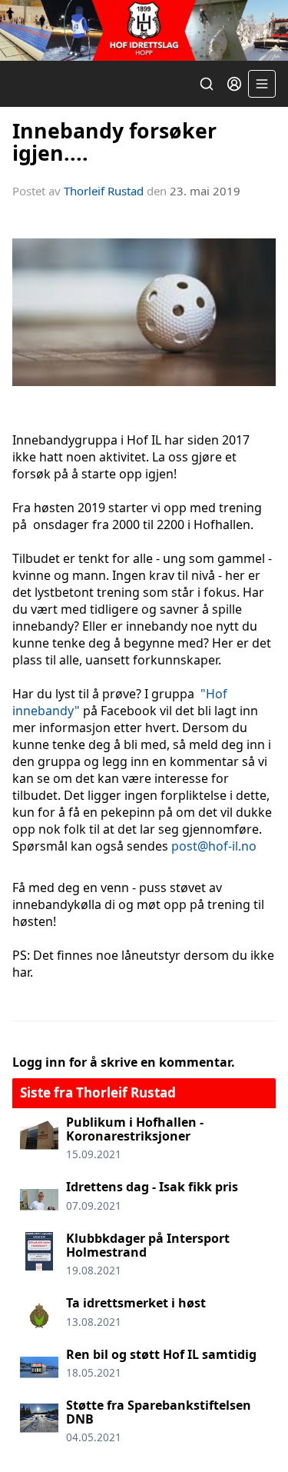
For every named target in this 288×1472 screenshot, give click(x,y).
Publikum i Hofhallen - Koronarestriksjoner (135, 1129)
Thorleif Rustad (104, 190)
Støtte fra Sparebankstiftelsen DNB (158, 1412)
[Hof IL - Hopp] (144, 30)
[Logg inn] (234, 84)
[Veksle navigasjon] (262, 84)
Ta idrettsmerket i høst (136, 1302)
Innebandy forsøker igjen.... (114, 141)
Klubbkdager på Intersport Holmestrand (148, 1245)
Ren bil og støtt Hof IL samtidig (161, 1354)
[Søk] (206, 84)
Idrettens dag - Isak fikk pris (152, 1186)
